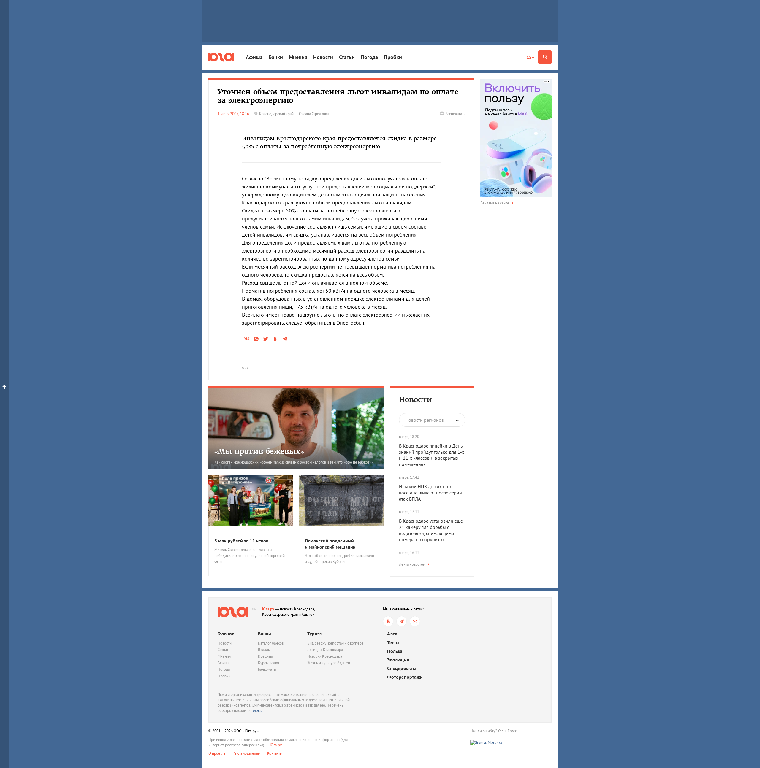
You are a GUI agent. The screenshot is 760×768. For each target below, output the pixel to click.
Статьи (347, 57)
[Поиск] (545, 57)
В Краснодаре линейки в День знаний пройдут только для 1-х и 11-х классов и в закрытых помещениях (431, 455)
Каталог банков (271, 643)
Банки (276, 57)
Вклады (264, 649)
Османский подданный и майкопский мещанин (330, 544)
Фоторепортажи (405, 677)
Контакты (275, 753)
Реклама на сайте (494, 203)
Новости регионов (424, 420)
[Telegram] (401, 621)
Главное (226, 634)
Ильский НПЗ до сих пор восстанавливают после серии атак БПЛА (430, 492)
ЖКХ (245, 368)
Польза (394, 651)
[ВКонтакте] (388, 621)
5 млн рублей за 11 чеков (241, 541)
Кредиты (265, 656)
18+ (530, 57)
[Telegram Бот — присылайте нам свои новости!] (415, 621)
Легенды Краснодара (325, 649)
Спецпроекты (401, 668)
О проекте (217, 753)
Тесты (393, 642)
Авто (392, 634)
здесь (257, 710)
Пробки (393, 57)
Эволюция (398, 660)
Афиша (254, 57)
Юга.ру (268, 609)
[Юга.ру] (221, 57)
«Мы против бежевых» (259, 451)
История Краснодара (324, 656)
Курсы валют (268, 662)
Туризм (315, 634)
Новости (323, 57)
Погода (369, 57)
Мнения (298, 57)
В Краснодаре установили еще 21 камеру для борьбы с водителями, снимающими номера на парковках (431, 530)
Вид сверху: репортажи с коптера (335, 643)
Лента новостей (412, 564)
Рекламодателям (246, 753)
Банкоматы (267, 669)
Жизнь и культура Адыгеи (328, 662)
